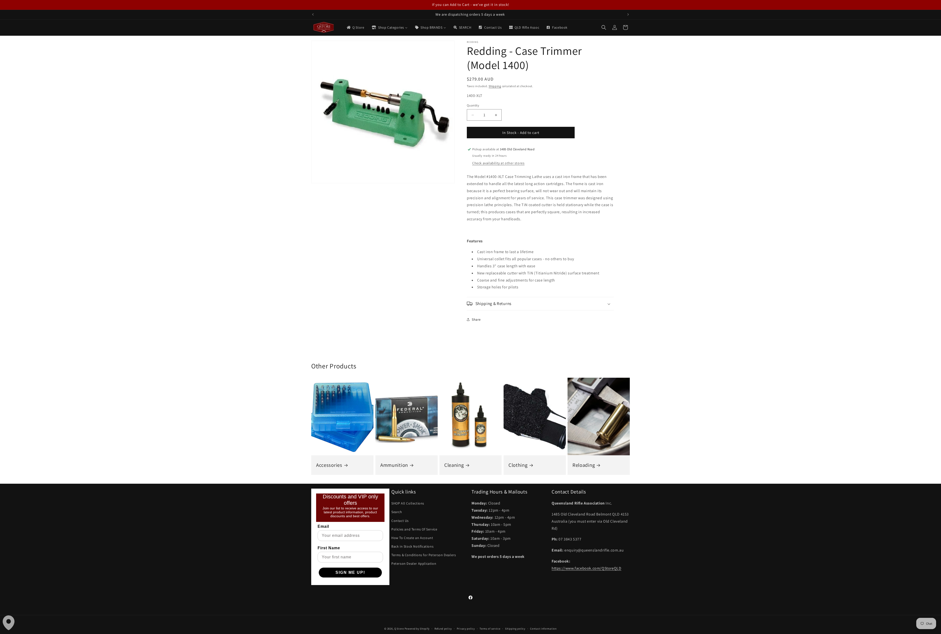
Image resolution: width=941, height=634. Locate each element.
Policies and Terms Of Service (414, 529)
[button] (603, 27)
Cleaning (454, 465)
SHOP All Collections (407, 503)
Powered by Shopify (417, 628)
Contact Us (400, 520)
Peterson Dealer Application (413, 563)
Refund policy (443, 628)
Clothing (518, 465)
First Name (329, 548)
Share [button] (476, 319)
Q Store (399, 628)
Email (323, 526)
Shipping (495, 86)
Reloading (583, 465)
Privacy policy (466, 628)
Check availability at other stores (498, 163)
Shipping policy (515, 628)
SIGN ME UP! (350, 572)
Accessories (329, 465)
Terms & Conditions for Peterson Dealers (423, 555)
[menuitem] (355, 27)
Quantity (473, 105)
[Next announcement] (628, 14)
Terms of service (490, 628)
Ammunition (394, 465)
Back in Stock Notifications (412, 546)
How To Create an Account (412, 538)
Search (396, 512)
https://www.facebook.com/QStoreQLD (586, 568)
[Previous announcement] (313, 14)
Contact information (543, 628)
